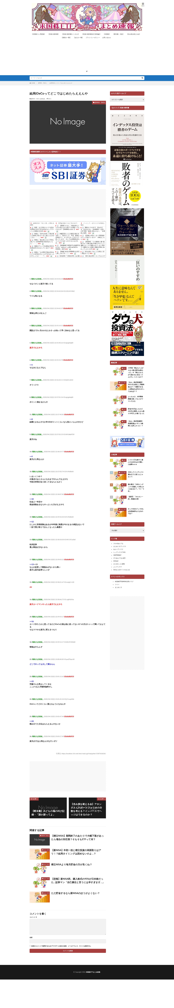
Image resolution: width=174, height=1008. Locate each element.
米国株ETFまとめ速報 (93, 972)
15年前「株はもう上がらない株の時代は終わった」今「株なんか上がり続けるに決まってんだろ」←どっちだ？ (135, 372)
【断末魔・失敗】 (118, 34)
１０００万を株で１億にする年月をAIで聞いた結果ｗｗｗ (135, 462)
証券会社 (42, 98)
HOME (33, 83)
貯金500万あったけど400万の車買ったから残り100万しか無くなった (136, 411)
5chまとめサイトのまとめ (121, 570)
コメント (33, 917)
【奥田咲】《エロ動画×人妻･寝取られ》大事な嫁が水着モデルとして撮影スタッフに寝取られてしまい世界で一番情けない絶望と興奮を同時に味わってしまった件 (93, 245)
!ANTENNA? (117, 555)
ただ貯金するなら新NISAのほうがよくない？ (75, 893)
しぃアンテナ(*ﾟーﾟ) (119, 552)
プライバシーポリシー (93, 37)
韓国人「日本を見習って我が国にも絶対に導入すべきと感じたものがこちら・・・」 (42, 235)
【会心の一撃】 (78, 37)
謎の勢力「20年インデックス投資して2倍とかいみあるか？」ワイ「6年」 (136, 488)
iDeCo (49, 98)
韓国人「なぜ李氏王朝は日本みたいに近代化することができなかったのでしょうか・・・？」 (42, 254)
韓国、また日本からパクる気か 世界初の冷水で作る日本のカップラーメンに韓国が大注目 (42, 229)
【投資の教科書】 (53, 34)
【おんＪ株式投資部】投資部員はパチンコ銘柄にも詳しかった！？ (135, 423)
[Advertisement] (87, 54)
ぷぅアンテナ (117, 567)
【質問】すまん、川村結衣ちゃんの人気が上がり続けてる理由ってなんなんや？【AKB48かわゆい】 (67, 227)
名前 (31, 937)
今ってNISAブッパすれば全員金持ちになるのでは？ (135, 511)
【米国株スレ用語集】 (38, 34)
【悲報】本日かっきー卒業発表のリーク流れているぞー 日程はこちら (93, 237)
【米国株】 (106, 34)
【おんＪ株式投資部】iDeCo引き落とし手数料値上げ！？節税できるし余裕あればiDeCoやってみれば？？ (136, 387)
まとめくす (118, 587)
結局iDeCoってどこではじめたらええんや (61, 83)
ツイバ (117, 584)
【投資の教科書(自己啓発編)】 (91, 34)
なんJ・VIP (46, 849)
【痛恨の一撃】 (66, 37)
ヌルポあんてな (118, 543)
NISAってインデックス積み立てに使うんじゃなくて (135, 474)
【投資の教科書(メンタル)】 (70, 34)
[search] (142, 78)
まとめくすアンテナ (119, 546)
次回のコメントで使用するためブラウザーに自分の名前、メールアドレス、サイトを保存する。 (61, 946)
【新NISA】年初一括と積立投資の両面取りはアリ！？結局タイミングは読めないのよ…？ (76, 852)
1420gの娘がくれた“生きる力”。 (68, 223)
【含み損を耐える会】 (133, 34)
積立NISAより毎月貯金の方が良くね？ (71, 864)
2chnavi (115, 561)
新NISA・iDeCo (42, 83)
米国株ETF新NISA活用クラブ (124, 581)
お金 (124, 368)
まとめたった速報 (119, 564)
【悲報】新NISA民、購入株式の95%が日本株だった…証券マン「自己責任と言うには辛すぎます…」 (78, 881)
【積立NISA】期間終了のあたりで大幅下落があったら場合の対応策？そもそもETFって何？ (77, 838)
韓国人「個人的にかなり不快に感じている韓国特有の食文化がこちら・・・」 (42, 241)
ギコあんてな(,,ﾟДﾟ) (119, 558)
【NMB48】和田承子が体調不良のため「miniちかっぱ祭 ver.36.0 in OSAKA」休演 (67, 247)
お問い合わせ (106, 37)
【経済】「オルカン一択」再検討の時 (135, 498)
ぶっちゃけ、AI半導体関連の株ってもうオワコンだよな (135, 399)
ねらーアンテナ (118, 549)
